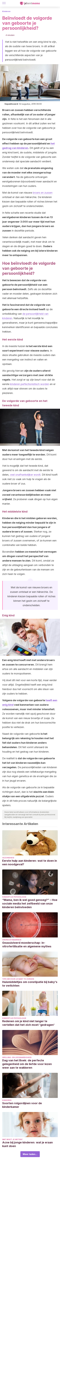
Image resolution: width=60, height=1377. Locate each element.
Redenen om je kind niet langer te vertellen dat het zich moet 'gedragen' (28, 1022)
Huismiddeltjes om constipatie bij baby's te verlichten (29, 983)
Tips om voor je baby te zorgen (18, 979)
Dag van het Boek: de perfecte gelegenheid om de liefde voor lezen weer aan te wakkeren (27, 1064)
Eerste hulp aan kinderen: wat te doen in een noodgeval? (29, 862)
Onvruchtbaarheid (11, 940)
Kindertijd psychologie (14, 897)
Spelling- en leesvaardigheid (17, 1057)
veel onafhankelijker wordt (25, 474)
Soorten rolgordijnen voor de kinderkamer (22, 1105)
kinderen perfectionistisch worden (29, 384)
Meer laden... (30, 1154)
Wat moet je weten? (12, 1139)
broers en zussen (42, 192)
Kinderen (6, 11)
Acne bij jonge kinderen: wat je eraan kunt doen (27, 1144)
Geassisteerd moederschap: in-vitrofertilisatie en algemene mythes (26, 944)
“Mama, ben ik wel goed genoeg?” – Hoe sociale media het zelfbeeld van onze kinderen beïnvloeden (29, 903)
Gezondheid (8, 858)
